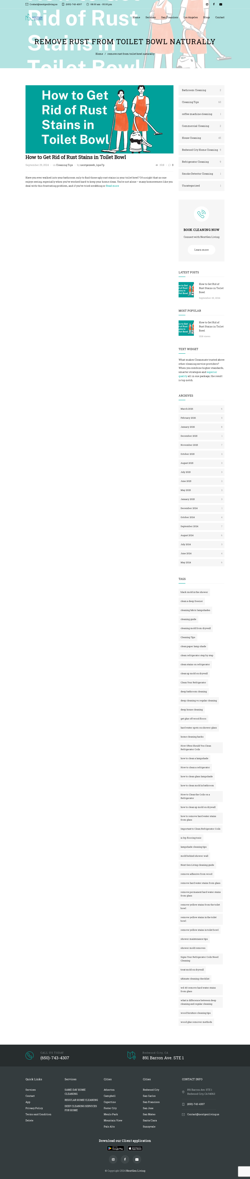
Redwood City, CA (155, 1052)
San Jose (148, 1108)
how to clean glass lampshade (197, 776)
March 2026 (201, 408)
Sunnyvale (149, 1126)
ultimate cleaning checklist (195, 978)
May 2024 (201, 562)
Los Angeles (191, 17)
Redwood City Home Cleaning (201, 149)
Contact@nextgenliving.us (43, 4)
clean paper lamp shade (193, 646)
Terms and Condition (38, 1114)
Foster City (110, 1108)
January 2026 (201, 426)
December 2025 (201, 435)
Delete (29, 1120)
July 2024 (201, 544)
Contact (219, 17)
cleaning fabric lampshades (195, 610)
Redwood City (151, 1089)
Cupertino (110, 1102)
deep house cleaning (192, 709)
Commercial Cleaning (201, 126)
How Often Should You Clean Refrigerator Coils (196, 747)
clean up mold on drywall (194, 673)
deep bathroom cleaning (194, 691)
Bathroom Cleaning (201, 90)
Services (151, 17)
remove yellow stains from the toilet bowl (200, 906)
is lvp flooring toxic (191, 837)
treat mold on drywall (192, 969)
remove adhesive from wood (196, 873)
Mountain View (113, 1120)
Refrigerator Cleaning (201, 161)
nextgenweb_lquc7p (92, 165)
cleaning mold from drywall (196, 628)
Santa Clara (150, 1120)
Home (136, 17)
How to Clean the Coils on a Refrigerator (195, 796)
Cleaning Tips (64, 165)
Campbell (110, 1095)
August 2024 (201, 535)
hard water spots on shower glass (199, 727)
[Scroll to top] (242, 1160)
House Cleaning (201, 137)
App (28, 1102)
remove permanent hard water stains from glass (201, 893)
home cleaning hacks (192, 736)
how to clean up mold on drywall (198, 807)
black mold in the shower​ (194, 592)
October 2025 (201, 453)
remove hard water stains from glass (200, 883)
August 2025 (201, 463)
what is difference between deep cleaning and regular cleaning (198, 1002)
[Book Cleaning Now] (201, 216)
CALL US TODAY (52, 1052)
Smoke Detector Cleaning (201, 173)
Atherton (109, 1089)
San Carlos (149, 1095)
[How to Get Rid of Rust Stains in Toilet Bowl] (99, 119)
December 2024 (201, 508)
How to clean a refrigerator (195, 767)
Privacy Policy (34, 1108)
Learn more (201, 249)
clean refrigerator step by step (197, 655)
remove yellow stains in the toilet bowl (198, 919)
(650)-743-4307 (74, 4)
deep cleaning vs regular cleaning (199, 700)
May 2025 (201, 490)
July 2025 (201, 472)
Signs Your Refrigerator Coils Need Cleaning (199, 958)
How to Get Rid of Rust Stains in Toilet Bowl (76, 157)
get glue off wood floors (193, 718)
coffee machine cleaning (201, 114)
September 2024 (201, 526)
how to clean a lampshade (194, 758)
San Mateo (149, 1114)
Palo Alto (109, 1126)
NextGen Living (135, 1170)
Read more (112, 185)
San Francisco (169, 17)
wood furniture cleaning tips (196, 1012)
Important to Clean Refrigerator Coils (200, 828)
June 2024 (201, 553)
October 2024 (201, 517)
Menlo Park (111, 1114)
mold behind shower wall (194, 855)
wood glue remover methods (196, 1021)
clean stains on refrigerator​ (195, 664)
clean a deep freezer (192, 601)
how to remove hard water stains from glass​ (198, 818)
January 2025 (201, 499)
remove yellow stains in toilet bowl (200, 929)
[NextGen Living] (79, 17)
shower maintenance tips (194, 938)
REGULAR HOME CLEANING (81, 1100)
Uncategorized (201, 185)
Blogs (206, 17)
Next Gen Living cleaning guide (197, 864)
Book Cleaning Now (202, 230)
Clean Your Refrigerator (193, 682)
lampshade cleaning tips (194, 846)
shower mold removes (193, 947)
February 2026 (201, 417)
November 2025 (201, 444)
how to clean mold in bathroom (197, 785)
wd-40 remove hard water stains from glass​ (198, 989)
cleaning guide (188, 619)
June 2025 (201, 481)
